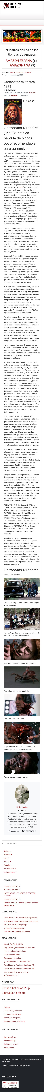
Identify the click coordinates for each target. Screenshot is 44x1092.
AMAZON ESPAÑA (19, 61)
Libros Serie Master (14, 992)
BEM (21, 187)
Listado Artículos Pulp (16, 988)
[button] (10, 851)
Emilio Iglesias (22, 807)
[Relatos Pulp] (12, 5)
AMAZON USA (20, 65)
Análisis (14, 95)
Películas (32, 93)
